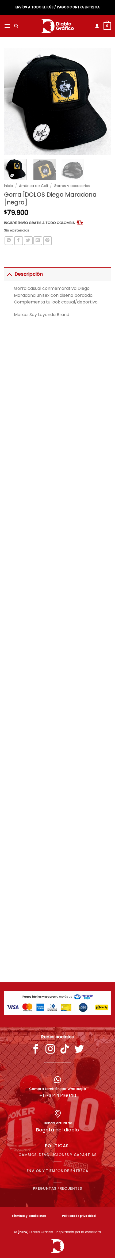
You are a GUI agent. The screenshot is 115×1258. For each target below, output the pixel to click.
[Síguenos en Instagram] (50, 1049)
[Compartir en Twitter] (28, 240)
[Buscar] (16, 26)
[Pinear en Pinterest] (47, 240)
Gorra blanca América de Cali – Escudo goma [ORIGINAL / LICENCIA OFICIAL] (57, 958)
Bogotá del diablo (57, 1129)
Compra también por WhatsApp (57, 1088)
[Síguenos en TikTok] (65, 1049)
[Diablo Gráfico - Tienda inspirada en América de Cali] (58, 26)
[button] (7, 25)
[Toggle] (9, 274)
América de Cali (33, 185)
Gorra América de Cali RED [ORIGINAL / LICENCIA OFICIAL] (57, 796)
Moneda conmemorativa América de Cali (57, 636)
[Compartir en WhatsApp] (9, 240)
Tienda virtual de (57, 1123)
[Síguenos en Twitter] (79, 1049)
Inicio (8, 185)
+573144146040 (57, 1095)
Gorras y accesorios (72, 185)
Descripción (29, 274)
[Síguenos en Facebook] (36, 1049)
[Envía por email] (37, 240)
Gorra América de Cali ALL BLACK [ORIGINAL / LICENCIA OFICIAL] (57, 476)
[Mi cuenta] (97, 26)
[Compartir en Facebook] (18, 240)
